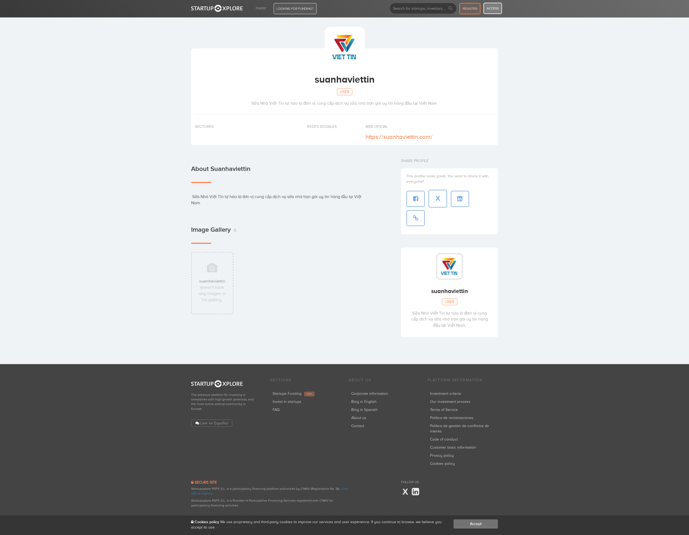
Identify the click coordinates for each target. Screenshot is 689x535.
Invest (261, 8)
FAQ (276, 410)
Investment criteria (445, 394)
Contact (357, 426)
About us (358, 418)
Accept (475, 524)
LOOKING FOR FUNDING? (295, 8)
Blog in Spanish (364, 410)
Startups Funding (292, 394)
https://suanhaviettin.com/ (399, 136)
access (493, 8)
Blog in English (364, 402)
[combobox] (423, 8)
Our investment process (450, 402)
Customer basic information (453, 447)
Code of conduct (444, 439)
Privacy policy (442, 455)
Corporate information (369, 394)
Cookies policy (442, 464)
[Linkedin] (415, 492)
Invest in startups (287, 402)
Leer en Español (214, 423)
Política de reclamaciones (451, 418)
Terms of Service (444, 410)
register (470, 8)
